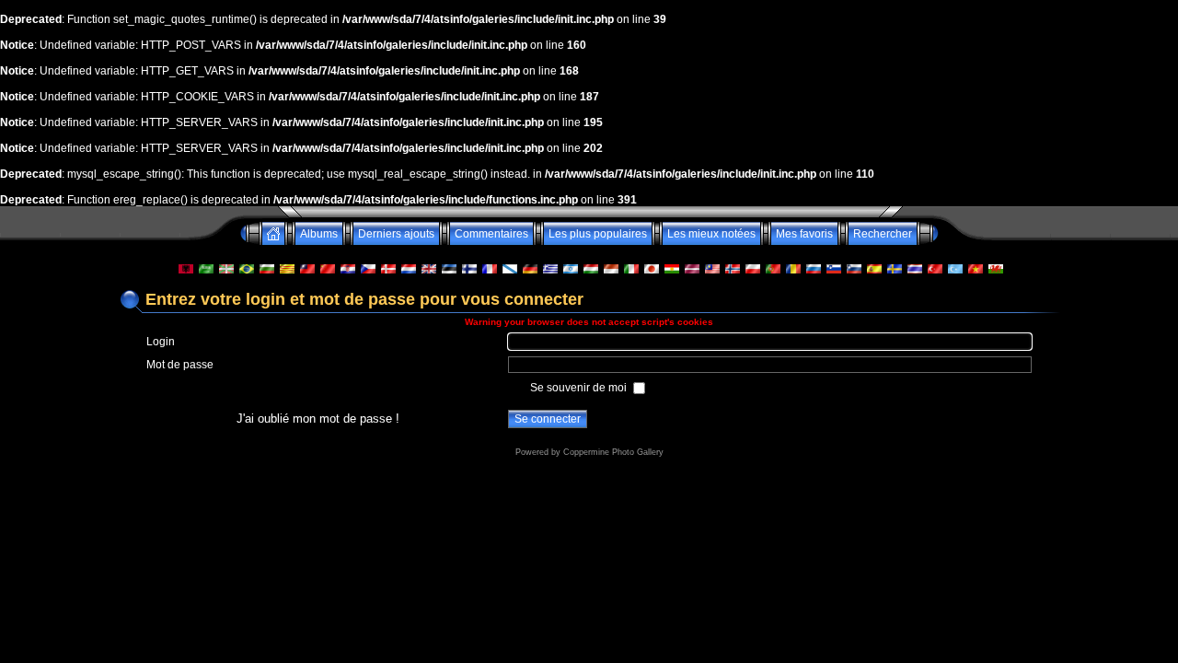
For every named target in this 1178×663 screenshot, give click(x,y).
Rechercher (882, 233)
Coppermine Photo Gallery (613, 452)
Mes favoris (804, 233)
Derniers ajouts (396, 233)
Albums (319, 233)
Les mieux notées (711, 233)
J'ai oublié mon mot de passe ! (318, 418)
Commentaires (491, 233)
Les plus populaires (598, 233)
